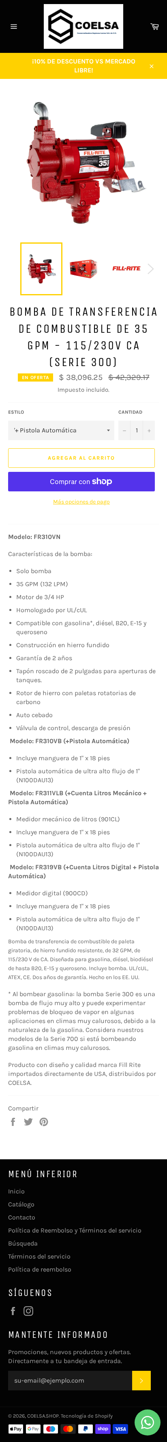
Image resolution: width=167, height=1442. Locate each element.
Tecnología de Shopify (87, 1416)
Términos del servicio (39, 1256)
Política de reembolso (39, 1269)
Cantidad (130, 412)
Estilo (16, 412)
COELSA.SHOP (43, 1416)
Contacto (21, 1217)
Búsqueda (23, 1243)
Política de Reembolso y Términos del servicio (74, 1230)
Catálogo (21, 1204)
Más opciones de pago (81, 501)
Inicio (16, 1191)
